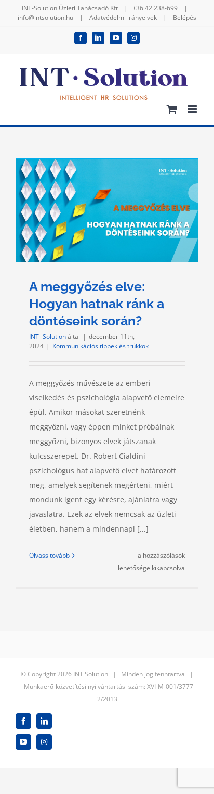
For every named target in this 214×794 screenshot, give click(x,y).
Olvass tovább (49, 555)
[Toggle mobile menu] (193, 109)
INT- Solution (47, 336)
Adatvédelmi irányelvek (123, 17)
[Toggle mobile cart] (172, 109)
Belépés (184, 17)
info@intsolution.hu (45, 17)
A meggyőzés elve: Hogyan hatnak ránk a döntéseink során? (96, 304)
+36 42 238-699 (155, 8)
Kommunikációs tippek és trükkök (100, 346)
